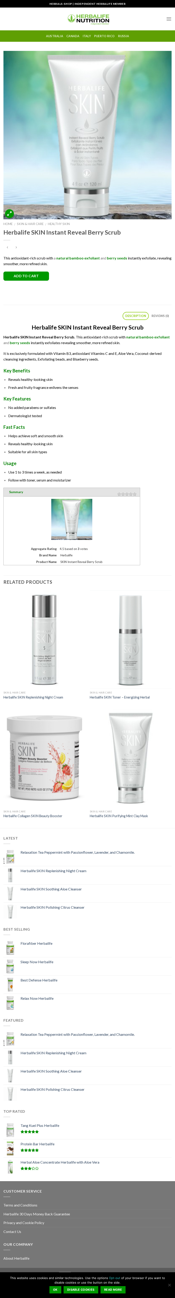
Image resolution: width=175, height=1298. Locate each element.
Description (135, 316)
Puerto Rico (104, 36)
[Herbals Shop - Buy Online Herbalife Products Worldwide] (87, 18)
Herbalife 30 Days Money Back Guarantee (36, 1214)
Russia (123, 36)
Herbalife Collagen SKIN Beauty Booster (32, 816)
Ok (55, 1289)
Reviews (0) (160, 316)
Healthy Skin (59, 224)
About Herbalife (16, 1258)
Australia (54, 36)
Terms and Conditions (20, 1205)
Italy (87, 36)
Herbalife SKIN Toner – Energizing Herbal (120, 697)
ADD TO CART (26, 276)
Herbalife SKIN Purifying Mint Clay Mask (119, 816)
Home (8, 224)
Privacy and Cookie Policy (23, 1222)
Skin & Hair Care (30, 224)
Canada (73, 36)
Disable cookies (81, 1289)
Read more (113, 1289)
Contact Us (12, 1231)
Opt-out (114, 1278)
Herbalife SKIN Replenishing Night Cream (33, 697)
